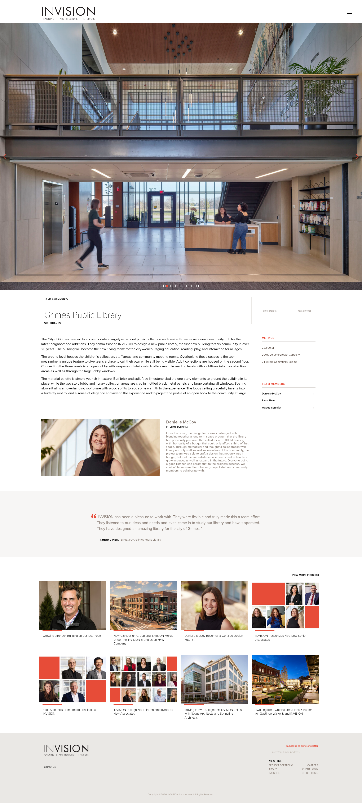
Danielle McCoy (271, 609)
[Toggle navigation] (349, 13)
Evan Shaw (268, 616)
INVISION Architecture (69, 13)
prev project (268, 526)
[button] (162, 502)
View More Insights (306, 791)
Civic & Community (56, 515)
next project (305, 526)
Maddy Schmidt (271, 623)
